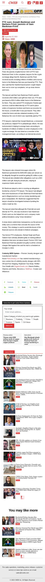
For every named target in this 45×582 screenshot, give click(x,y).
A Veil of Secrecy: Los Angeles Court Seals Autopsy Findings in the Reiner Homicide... (27, 405)
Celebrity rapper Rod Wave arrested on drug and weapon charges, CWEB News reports (28, 454)
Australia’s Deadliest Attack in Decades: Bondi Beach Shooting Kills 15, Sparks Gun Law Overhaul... (28, 429)
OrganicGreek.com (21, 266)
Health (36, 319)
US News (26, 322)
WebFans (28, 269)
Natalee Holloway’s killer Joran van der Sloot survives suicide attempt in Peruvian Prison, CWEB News (29, 551)
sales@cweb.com (22, 573)
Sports (17, 322)
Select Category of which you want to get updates (21, 316)
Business (9, 319)
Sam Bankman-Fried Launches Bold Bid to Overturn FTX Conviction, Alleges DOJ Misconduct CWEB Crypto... (29, 381)
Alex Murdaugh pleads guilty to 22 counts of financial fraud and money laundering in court (32, 341)
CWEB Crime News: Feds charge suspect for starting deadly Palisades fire (29, 477)
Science (9, 322)
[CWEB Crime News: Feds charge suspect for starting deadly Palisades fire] (9, 481)
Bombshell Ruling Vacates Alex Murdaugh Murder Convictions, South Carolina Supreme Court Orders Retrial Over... (29, 357)
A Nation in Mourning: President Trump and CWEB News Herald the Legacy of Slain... (28, 490)
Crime (9, 17)
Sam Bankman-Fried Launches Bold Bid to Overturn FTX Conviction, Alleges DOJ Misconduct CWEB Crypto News (29, 540)
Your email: (8, 309)
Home (4, 17)
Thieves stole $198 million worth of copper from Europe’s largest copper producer (11, 340)
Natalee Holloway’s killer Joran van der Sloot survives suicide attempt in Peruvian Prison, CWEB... (29, 393)
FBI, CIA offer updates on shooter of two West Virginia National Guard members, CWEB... (28, 442)
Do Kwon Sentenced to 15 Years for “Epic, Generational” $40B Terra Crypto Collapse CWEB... (29, 417)
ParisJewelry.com (13, 258)
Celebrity (19, 319)
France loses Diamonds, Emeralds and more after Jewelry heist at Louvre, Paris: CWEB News (29, 466)
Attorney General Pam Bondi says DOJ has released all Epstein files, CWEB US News (29, 369)
